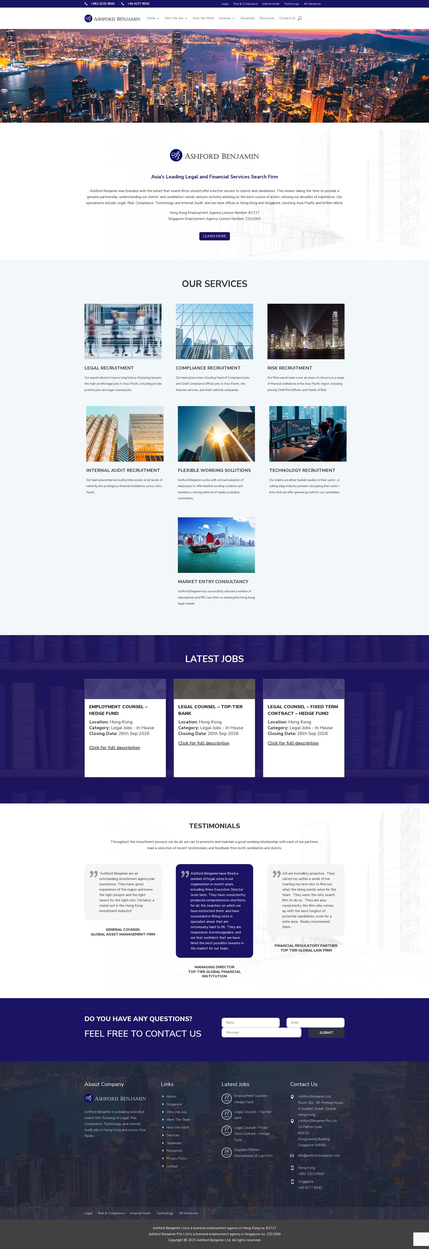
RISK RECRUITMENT (289, 368)
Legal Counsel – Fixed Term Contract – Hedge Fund (252, 1133)
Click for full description (114, 748)
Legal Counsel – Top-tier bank (252, 1115)
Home (151, 18)
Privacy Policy (176, 1158)
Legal (225, 3)
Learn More (214, 236)
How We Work (203, 18)
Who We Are (174, 18)
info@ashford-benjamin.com (319, 1155)
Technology (291, 3)
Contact (172, 1166)
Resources (267, 18)
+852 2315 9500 (311, 1174)
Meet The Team (178, 1119)
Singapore (174, 1104)
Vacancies (247, 18)
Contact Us (287, 18)
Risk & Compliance (245, 3)
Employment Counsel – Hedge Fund (251, 1099)
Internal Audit (270, 3)
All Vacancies (312, 3)
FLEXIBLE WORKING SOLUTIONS (214, 470)
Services (225, 18)
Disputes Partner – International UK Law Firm (253, 1153)
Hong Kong (306, 1168)
